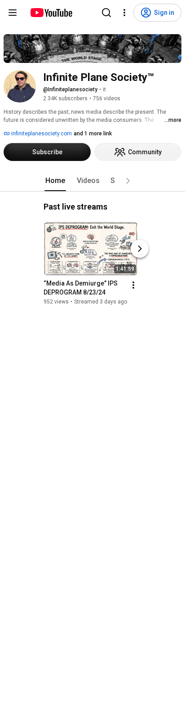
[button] (128, 181)
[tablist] (92, 181)
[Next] (140, 249)
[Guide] (12, 12)
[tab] (55, 181)
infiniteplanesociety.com (41, 133)
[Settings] (124, 12)
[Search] (106, 12)
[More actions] (133, 285)
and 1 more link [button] (93, 133)
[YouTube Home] (51, 12)
